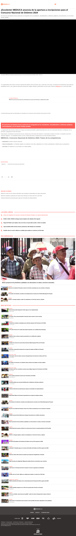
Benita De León (12, 350)
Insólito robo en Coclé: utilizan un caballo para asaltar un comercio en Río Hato (23, 230)
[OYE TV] (27, 518)
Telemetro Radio (45, 512)
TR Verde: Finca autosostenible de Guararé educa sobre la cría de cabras (25, 316)
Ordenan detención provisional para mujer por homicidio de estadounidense (19, 198)
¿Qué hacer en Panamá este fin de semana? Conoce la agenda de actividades (26, 467)
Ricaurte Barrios (12, 377)
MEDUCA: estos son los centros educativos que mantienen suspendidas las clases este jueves (23, 193)
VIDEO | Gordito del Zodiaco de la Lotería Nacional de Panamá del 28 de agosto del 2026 (29, 480)
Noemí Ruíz (11, 495)
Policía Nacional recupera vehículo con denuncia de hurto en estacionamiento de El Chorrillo (30, 428)
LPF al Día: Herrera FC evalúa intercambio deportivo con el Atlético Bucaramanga (27, 329)
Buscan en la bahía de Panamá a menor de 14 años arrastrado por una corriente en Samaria (29, 287)
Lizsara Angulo (12, 383)
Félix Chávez (11, 344)
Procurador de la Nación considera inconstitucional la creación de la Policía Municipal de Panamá (30, 293)
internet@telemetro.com (7, 525)
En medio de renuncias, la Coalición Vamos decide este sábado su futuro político (27, 362)
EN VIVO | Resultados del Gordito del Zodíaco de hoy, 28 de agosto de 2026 (26, 441)
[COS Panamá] (32, 518)
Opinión (32, 512)
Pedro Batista (11, 357)
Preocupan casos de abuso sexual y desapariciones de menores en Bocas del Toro (28, 355)
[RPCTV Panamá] (22, 518)
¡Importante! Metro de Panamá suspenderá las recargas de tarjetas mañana (26, 395)
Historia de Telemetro (18, 522)
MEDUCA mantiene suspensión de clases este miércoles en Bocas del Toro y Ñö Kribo (21, 195)
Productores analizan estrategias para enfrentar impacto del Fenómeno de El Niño (27, 323)
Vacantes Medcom (28, 522)
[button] (2, 177)
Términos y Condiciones (6, 522)
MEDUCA (3, 164)
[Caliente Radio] (48, 518)
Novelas (37, 512)
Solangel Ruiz (11, 337)
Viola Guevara (11, 324)
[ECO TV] (38, 518)
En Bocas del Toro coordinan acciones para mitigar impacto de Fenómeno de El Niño (28, 369)
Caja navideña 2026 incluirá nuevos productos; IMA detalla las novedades (22, 226)
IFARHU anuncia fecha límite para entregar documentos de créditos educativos (27, 415)
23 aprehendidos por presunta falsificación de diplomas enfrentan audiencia (26, 382)
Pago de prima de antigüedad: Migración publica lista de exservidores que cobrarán (28, 461)
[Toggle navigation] (55, 4)
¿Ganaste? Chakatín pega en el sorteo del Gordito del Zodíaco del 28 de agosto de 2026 (28, 448)
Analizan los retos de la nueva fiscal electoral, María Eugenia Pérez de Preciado (27, 342)
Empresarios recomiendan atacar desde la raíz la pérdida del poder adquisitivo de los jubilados (30, 500)
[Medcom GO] (17, 518)
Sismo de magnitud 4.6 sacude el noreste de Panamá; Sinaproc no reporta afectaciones (25, 215)
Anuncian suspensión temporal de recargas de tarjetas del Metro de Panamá (26, 349)
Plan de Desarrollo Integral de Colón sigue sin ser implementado (23, 309)
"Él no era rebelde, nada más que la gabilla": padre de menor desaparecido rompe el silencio (30, 494)
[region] (38, 91)
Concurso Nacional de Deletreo (16, 164)
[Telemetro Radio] (53, 518)
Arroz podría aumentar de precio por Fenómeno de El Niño (22, 375)
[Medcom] (59, 518)
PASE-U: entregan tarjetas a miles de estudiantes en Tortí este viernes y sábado (26, 299)
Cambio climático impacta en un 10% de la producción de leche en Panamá (26, 487)
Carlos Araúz (11, 311)
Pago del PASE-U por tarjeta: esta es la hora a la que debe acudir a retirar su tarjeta (24, 222)
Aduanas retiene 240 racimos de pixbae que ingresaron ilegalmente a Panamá (26, 454)
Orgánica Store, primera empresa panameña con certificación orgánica (25, 336)
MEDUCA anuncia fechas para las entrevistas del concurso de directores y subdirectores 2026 (29, 99)
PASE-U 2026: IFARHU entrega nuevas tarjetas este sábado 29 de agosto (21, 218)
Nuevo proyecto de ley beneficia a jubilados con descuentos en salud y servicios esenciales (28, 282)
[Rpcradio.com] (43, 518)
